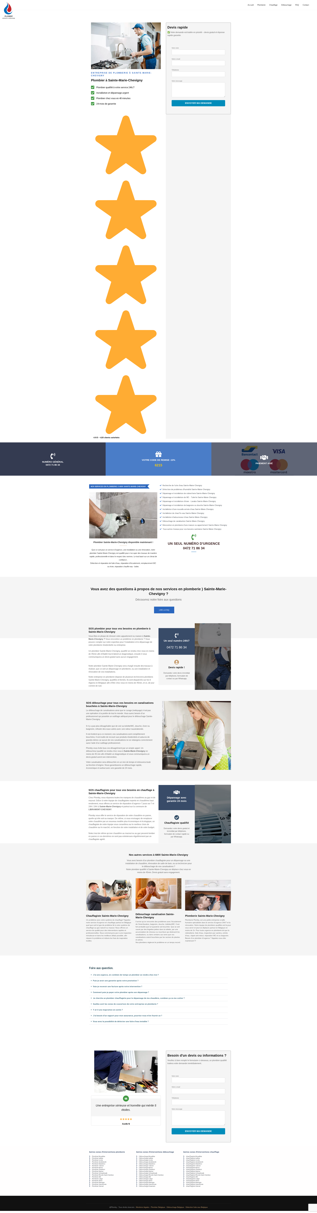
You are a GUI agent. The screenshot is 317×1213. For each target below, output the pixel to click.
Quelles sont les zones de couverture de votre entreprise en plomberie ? (125, 1004)
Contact (306, 5)
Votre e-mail (176, 59)
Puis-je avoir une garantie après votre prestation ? (115, 981)
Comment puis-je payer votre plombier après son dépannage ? (121, 992)
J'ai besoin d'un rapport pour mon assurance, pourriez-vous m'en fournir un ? (127, 1016)
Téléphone (175, 70)
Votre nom (175, 48)
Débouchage (286, 5)
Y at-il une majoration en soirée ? (108, 1010)
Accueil (251, 5)
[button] (158, 975)
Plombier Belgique (158, 1207)
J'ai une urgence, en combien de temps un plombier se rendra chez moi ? (126, 975)
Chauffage (273, 5)
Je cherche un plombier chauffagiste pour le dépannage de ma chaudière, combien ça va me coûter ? (139, 998)
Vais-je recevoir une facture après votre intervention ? (117, 986)
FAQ (297, 5)
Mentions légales (142, 1207)
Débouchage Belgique (175, 1207)
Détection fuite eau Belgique (197, 1207)
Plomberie (261, 5)
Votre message (177, 81)
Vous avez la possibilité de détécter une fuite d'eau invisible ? (121, 1021)
